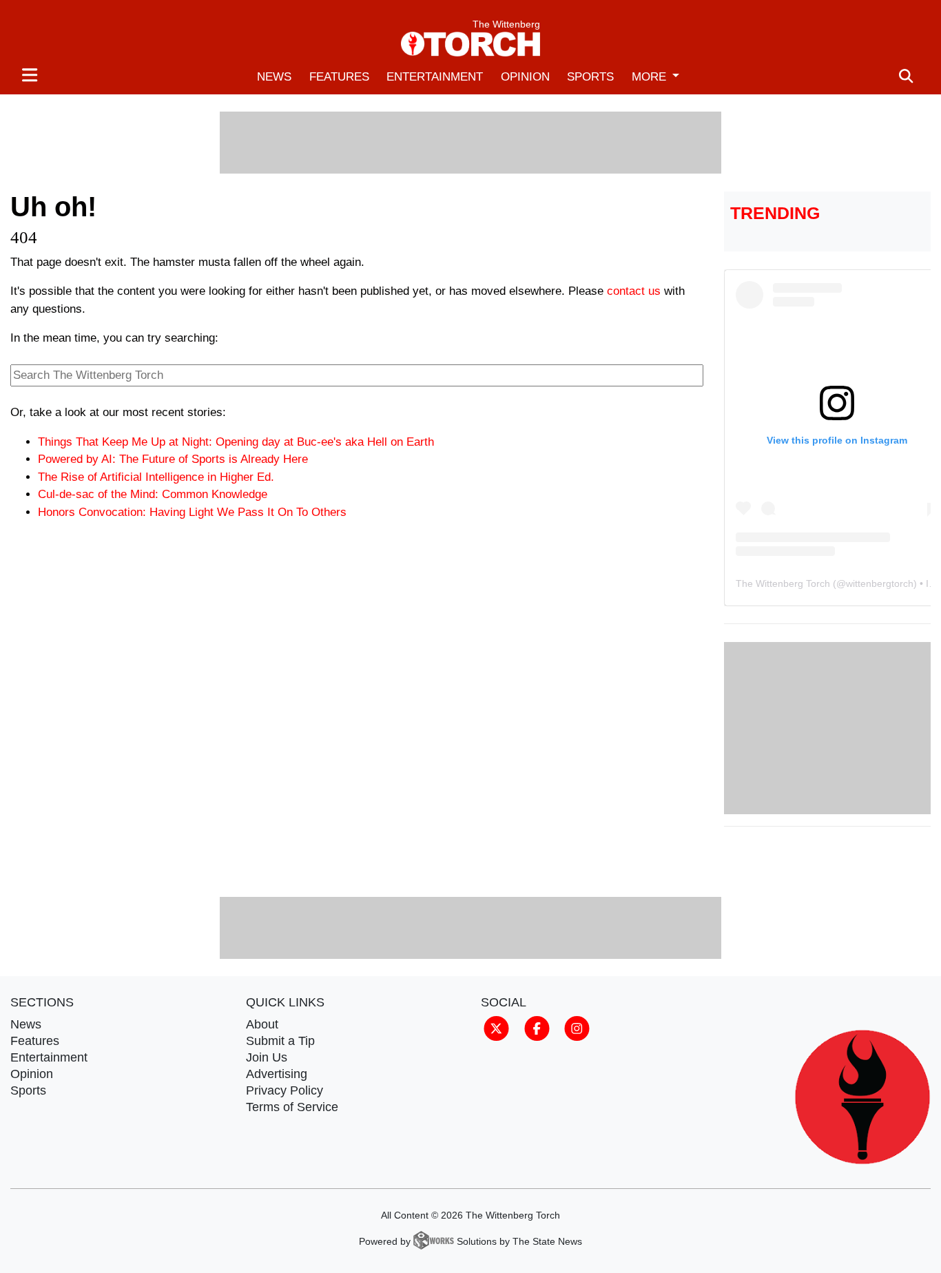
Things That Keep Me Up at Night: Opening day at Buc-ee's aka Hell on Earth (236, 441)
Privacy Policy (284, 1090)
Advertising (276, 1074)
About (262, 1024)
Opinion (525, 76)
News (274, 76)
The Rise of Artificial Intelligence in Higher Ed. (156, 477)
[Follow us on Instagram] (576, 1028)
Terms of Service (292, 1107)
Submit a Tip (280, 1041)
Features (339, 76)
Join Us (266, 1057)
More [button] (651, 76)
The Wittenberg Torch (783, 583)
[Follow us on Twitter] (496, 1028)
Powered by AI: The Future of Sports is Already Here (173, 459)
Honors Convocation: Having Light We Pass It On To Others (192, 512)
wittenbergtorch (879, 583)
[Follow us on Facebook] (536, 1028)
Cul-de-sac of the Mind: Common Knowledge (152, 494)
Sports (590, 76)
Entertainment (434, 76)
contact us (634, 291)
